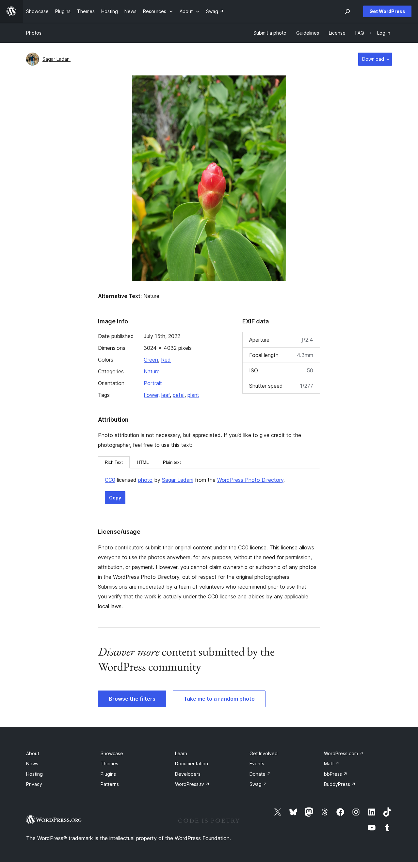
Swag (258, 784)
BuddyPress (340, 784)
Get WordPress (387, 11)
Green (151, 359)
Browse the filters (132, 698)
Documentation (191, 763)
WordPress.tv (192, 784)
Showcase (112, 753)
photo (145, 480)
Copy (115, 497)
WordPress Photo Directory (250, 480)
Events (256, 763)
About (32, 753)
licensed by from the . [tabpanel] (195, 480)
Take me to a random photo (219, 698)
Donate (260, 774)
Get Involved (263, 753)
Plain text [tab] (172, 462)
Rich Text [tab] (114, 462)
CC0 (110, 480)
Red (166, 359)
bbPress (335, 774)
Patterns (110, 784)
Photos (33, 33)
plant (193, 395)
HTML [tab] (143, 462)
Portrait (153, 383)
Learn (181, 753)
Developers (188, 774)
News (32, 763)
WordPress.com (343, 753)
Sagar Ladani (56, 59)
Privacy (34, 784)
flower (151, 395)
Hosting (34, 774)
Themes (109, 763)
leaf (165, 395)
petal (179, 395)
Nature (152, 371)
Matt (331, 763)
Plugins (108, 774)
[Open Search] (347, 11)
